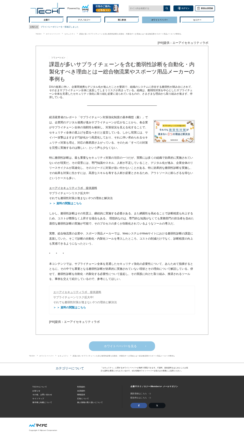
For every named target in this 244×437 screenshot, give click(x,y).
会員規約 (81, 391)
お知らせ (36, 391)
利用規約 (81, 387)
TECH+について (39, 387)
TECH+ (39, 34)
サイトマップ (38, 399)
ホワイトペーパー (53, 34)
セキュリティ (69, 34)
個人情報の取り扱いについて (90, 402)
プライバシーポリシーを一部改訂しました (60, 27)
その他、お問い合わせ (42, 395)
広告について (83, 399)
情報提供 (81, 395)
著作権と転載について (42, 402)
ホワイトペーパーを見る (120, 346)
